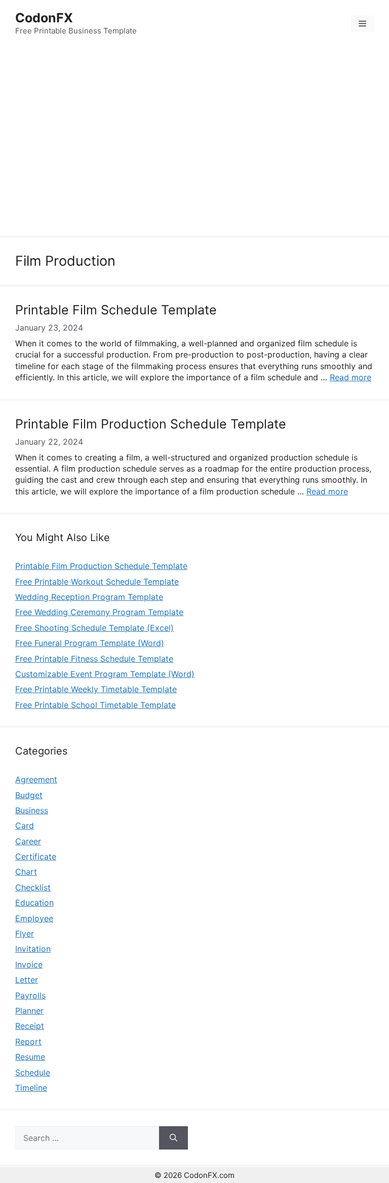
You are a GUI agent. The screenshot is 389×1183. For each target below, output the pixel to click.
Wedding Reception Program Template (89, 597)
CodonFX (44, 17)
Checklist (33, 887)
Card (24, 825)
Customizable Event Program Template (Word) (104, 674)
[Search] (173, 1138)
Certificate (35, 856)
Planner (29, 1011)
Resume (30, 1057)
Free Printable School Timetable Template (95, 705)
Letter (26, 980)
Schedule (32, 1072)
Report (28, 1041)
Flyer (24, 933)
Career (28, 841)
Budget (29, 795)
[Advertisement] (194, 142)
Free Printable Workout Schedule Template (97, 582)
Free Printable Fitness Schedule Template (94, 659)
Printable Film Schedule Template (116, 309)
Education (34, 903)
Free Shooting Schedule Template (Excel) (94, 628)
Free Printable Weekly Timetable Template (96, 689)
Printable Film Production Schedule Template (150, 424)
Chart (26, 872)
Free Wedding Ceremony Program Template (99, 612)
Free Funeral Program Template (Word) (89, 643)
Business (31, 810)
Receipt (29, 1026)
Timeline (31, 1088)
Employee (34, 918)
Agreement (36, 779)
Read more (350, 377)
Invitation (33, 949)
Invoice (29, 964)
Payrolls (30, 995)
